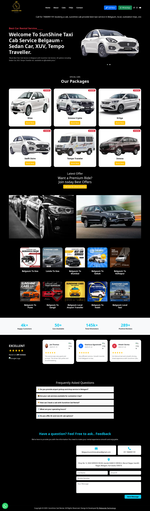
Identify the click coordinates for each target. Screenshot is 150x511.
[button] (107, 65)
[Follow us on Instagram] (137, 7)
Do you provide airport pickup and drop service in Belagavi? (64, 389)
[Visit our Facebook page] (134, 7)
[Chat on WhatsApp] (5, 506)
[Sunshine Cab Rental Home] (16, 7)
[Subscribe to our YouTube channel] (140, 7)
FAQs (71, 8)
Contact (79, 8)
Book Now (30, 123)
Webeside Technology (107, 508)
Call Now (111, 8)
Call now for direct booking (75, 187)
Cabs (64, 8)
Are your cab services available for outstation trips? (61, 396)
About (55, 8)
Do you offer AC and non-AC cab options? (56, 416)
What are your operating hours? (53, 409)
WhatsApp (126, 8)
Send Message (133, 497)
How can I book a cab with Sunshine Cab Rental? (60, 402)
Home (47, 8)
